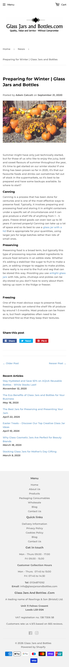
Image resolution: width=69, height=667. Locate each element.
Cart (63, 4)
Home (6, 48)
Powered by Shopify (33, 646)
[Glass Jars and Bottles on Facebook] (30, 633)
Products (34, 493)
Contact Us (34, 511)
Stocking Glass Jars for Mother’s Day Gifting (29, 451)
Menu (10, 4)
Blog (34, 506)
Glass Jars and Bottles (37, 643)
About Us (34, 489)
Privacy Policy (34, 528)
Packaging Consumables (34, 498)
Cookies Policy (34, 532)
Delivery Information (34, 523)
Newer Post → (57, 363)
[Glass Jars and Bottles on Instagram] (37, 633)
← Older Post (11, 363)
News (21, 48)
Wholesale (34, 502)
